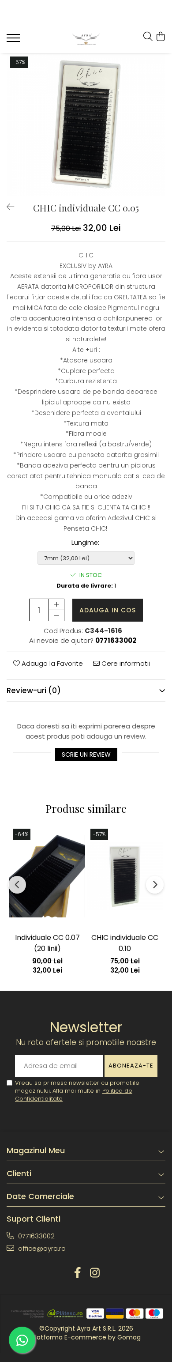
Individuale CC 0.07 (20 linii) (47, 943)
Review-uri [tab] (34, 690)
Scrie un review (86, 754)
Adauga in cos (107, 610)
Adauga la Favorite (51, 663)
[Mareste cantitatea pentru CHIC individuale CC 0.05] (56, 604)
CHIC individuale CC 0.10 (124, 943)
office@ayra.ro (41, 1248)
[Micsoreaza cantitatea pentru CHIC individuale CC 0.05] (56, 615)
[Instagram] (94, 1273)
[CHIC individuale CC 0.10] (125, 876)
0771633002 (35, 1236)
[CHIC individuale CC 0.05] (86, 124)
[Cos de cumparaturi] (160, 37)
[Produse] (14, 40)
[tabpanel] (86, 124)
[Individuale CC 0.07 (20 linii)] (47, 876)
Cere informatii (125, 663)
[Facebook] (77, 1273)
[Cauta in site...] (148, 37)
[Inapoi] (6, 207)
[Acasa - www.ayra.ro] (86, 39)
